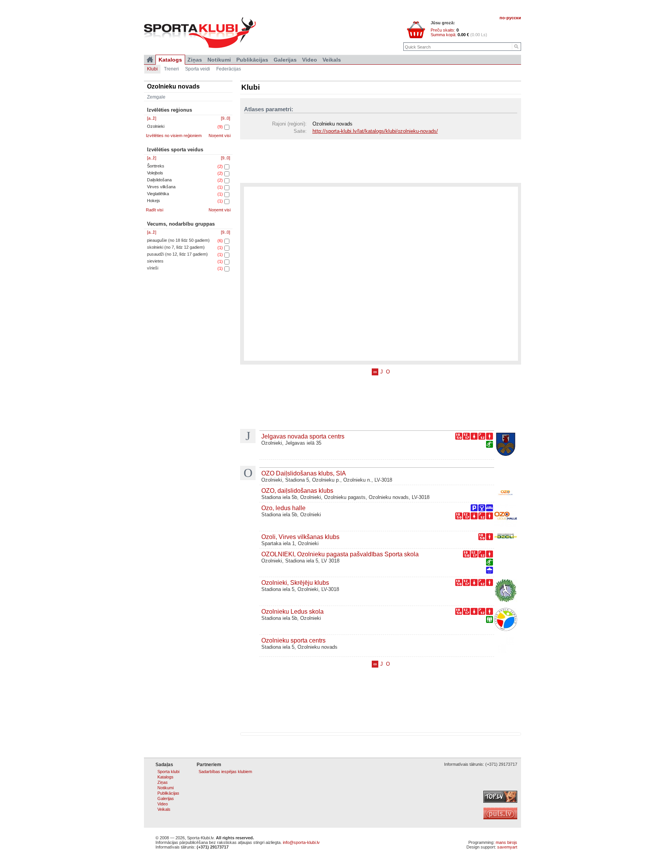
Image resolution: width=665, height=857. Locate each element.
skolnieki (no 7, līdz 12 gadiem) (176, 247)
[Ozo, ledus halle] (505, 516)
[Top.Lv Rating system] (500, 801)
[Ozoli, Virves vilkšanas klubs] (505, 537)
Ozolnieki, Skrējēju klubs (295, 582)
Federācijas (228, 69)
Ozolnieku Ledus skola (292, 611)
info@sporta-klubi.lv (301, 842)
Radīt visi (154, 210)
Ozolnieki (155, 126)
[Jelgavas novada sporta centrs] (505, 445)
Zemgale (156, 97)
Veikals (331, 60)
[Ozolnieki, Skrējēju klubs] (505, 591)
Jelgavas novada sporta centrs (302, 436)
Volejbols (155, 173)
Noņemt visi (220, 135)
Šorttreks (155, 166)
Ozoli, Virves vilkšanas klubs (300, 536)
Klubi (152, 69)
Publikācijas (252, 60)
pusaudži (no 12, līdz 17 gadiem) (177, 254)
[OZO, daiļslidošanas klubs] (505, 493)
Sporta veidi (197, 69)
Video (309, 60)
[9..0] (225, 118)
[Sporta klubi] (150, 59)
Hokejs (153, 200)
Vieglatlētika (158, 193)
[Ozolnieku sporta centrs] (505, 645)
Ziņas (194, 60)
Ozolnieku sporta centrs (293, 640)
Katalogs (170, 60)
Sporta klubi (168, 771)
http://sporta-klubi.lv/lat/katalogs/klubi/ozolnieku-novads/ (375, 131)
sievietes (155, 261)
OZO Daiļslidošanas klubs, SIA (303, 473)
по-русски (510, 17)
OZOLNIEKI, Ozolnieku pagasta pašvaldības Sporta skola (340, 554)
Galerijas (285, 60)
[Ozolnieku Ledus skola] (505, 620)
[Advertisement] (381, 160)
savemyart (507, 847)
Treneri (171, 69)
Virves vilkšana (161, 186)
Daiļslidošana (159, 179)
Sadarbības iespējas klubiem (225, 771)
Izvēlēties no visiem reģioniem (174, 135)
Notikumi (219, 60)
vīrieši (152, 268)
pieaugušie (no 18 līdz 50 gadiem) (178, 240)
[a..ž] (151, 118)
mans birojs (506, 842)
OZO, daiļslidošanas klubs (297, 490)
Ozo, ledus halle (283, 507)
